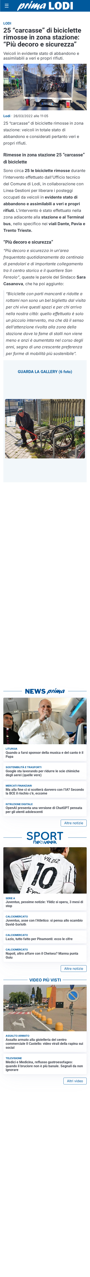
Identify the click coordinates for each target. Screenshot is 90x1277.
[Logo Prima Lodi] (45, 6)
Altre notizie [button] (73, 823)
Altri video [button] (75, 1081)
